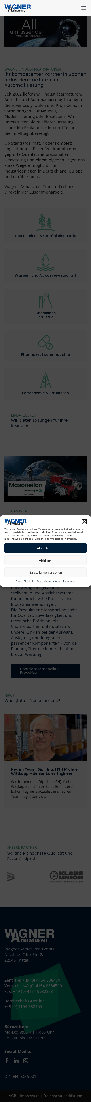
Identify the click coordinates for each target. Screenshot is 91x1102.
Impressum (69, 581)
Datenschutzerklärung (48, 581)
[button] (84, 521)
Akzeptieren (45, 548)
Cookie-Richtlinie (25, 581)
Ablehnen (45, 560)
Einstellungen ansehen (45, 572)
